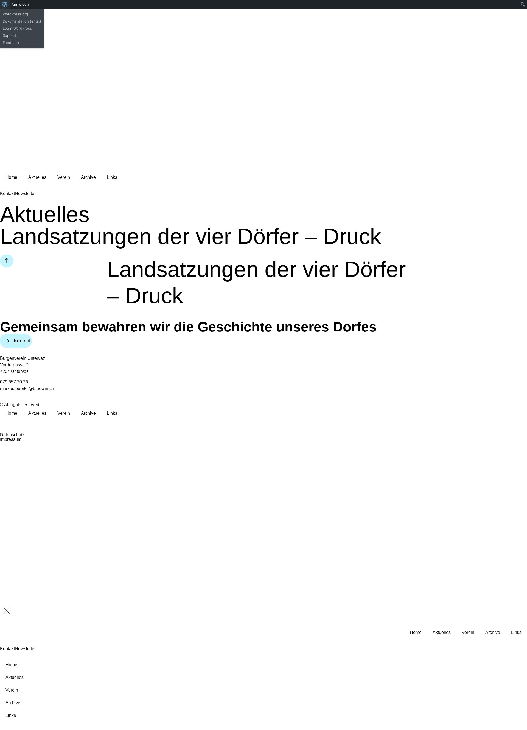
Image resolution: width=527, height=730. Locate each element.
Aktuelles (37, 177)
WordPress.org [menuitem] (15, 14)
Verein (63, 177)
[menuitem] (5, 4)
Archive (88, 177)
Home (11, 177)
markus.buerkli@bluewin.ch (27, 388)
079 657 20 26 (14, 382)
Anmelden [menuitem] (20, 4)
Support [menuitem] (9, 35)
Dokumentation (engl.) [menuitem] (22, 21)
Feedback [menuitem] (11, 42)
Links (112, 177)
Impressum (10, 439)
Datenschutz (12, 435)
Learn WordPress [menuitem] (17, 28)
